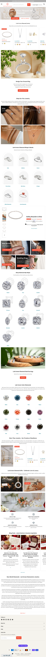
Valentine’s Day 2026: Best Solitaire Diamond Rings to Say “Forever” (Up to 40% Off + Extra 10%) (11, 555)
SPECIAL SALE (15, 18)
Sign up (18, 637)
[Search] (28, 4)
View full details (34, 228)
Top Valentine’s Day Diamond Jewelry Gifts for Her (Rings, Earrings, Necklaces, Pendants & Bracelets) (30, 555)
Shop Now (23, 377)
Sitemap (22, 653)
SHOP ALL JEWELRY (25, 18)
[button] (6, 655)
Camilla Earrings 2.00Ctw (32, 42)
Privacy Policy (17, 653)
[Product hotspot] (23, 352)
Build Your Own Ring (23, 90)
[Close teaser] (12, 653)
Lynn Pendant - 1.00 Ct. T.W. (20, 42)
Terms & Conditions (28, 653)
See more (22, 572)
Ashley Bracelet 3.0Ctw (6, 41)
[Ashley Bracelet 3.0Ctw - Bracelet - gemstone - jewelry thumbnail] (4, 209)
